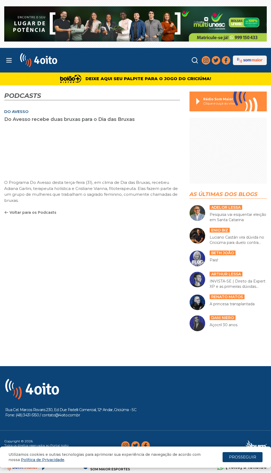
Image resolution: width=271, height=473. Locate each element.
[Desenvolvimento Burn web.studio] (256, 445)
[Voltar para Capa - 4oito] (53, 60)
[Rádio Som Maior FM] (250, 60)
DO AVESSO (16, 111)
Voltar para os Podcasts (33, 212)
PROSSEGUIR (242, 457)
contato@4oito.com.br (61, 415)
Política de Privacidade (42, 459)
